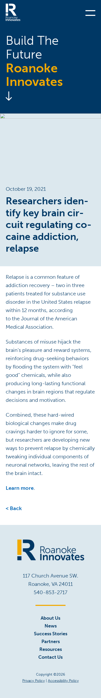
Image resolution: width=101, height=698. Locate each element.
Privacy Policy (33, 680)
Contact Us (50, 657)
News (51, 626)
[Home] (13, 12)
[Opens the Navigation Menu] (90, 12)
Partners (50, 641)
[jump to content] (50, 96)
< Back (14, 508)
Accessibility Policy (63, 680)
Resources (50, 649)
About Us (50, 618)
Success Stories (50, 634)
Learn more (20, 488)
